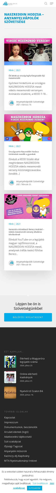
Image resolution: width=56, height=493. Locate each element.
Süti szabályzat (12, 441)
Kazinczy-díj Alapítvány (16, 456)
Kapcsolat (9, 417)
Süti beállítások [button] (40, 483)
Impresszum (11, 422)
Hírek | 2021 (15, 70)
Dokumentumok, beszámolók (20, 427)
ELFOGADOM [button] (34, 488)
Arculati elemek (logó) (16, 432)
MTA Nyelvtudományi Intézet (20, 460)
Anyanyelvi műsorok (15, 451)
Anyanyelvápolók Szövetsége (30, 101)
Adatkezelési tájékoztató (18, 436)
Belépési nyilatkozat (28, 317)
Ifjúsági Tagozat (13, 446)
